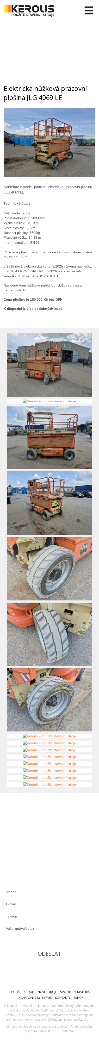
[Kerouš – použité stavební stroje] (49, 176)
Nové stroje (47, 992)
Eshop (79, 997)
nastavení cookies (55, 1026)
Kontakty (62, 997)
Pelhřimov (67, 1031)
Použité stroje (23, 992)
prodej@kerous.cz (42, 843)
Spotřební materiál (75, 992)
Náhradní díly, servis (35, 997)
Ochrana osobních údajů (23, 1026)
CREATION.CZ (48, 1031)
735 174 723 (37, 823)
